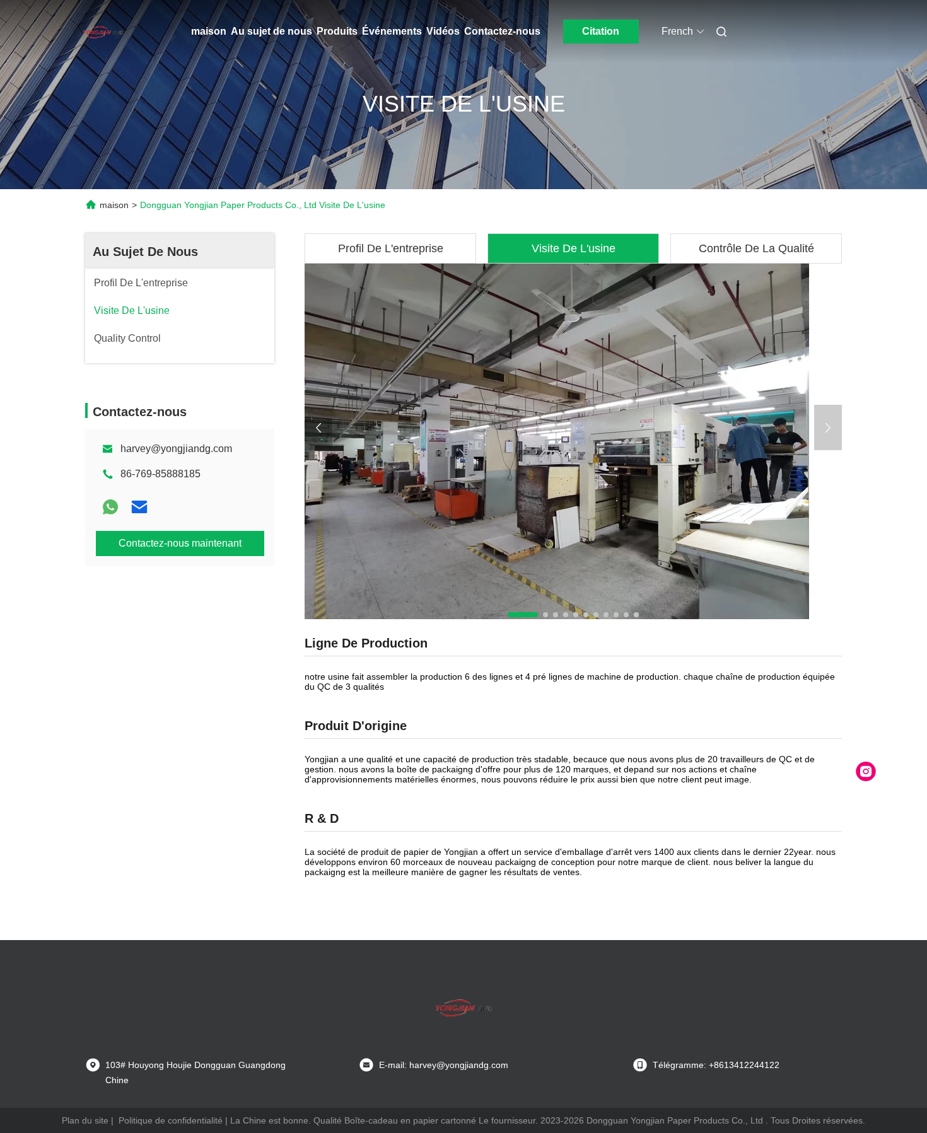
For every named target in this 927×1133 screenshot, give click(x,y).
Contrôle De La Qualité (756, 248)
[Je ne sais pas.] (110, 507)
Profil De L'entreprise (390, 248)
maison (208, 31)
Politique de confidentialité (171, 1120)
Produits (337, 31)
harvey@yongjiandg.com (176, 448)
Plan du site (85, 1120)
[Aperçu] (103, 31)
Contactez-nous (502, 31)
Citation (600, 31)
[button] (523, 614)
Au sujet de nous (271, 31)
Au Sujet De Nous (145, 252)
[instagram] (865, 771)
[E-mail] (139, 507)
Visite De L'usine (573, 248)
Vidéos (443, 31)
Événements (392, 31)
